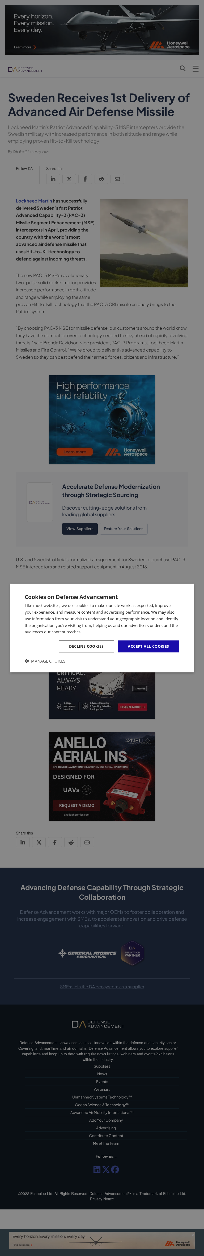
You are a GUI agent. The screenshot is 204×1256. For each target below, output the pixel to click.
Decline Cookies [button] (86, 646)
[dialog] (102, 628)
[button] (45, 661)
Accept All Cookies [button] (148, 646)
